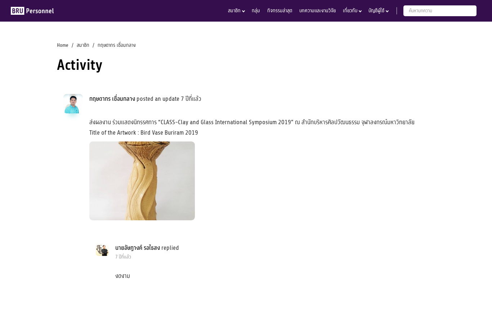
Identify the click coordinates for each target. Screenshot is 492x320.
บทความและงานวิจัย (317, 10)
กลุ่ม (256, 10)
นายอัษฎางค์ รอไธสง (137, 248)
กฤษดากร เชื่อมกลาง (112, 99)
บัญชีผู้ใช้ (376, 10)
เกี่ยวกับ (350, 10)
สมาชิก (234, 10)
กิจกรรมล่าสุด (279, 10)
